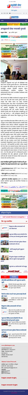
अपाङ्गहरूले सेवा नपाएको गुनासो (13, 29)
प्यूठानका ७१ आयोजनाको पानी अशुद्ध (18, 266)
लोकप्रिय (14, 277)
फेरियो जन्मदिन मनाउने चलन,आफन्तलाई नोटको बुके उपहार (14, 295)
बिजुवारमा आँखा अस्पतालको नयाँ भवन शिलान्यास (11, 307)
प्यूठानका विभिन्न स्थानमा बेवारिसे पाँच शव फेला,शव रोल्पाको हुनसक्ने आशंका (18, 235)
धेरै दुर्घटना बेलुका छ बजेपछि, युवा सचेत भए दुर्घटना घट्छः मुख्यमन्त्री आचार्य (13, 259)
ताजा (5, 277)
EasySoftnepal (14, 393)
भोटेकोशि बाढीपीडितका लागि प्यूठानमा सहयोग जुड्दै (13, 281)
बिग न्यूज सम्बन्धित (6, 221)
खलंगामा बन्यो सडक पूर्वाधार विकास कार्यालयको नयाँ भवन (17, 243)
